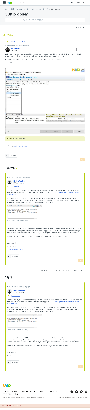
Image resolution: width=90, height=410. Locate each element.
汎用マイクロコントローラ (19, 9)
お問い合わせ (53, 391)
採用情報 (14, 391)
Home (7, 9)
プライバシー (6, 397)
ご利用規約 (12, 397)
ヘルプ (78, 3)
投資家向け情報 (23, 391)
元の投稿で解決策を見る (15, 250)
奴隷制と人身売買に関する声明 (28, 397)
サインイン (84, 3)
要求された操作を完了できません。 (12, 406)
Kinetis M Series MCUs (20, 146)
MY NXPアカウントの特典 (10, 394)
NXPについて (6, 391)
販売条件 (18, 397)
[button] (76, 49)
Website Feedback (7, 400)
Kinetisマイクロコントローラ (39, 9)
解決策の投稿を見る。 (20, 139)
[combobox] (53, 20)
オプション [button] (79, 28)
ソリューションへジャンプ (17, 41)
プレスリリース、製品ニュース (39, 391)
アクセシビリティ (41, 397)
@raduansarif (15, 187)
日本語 (72, 3)
